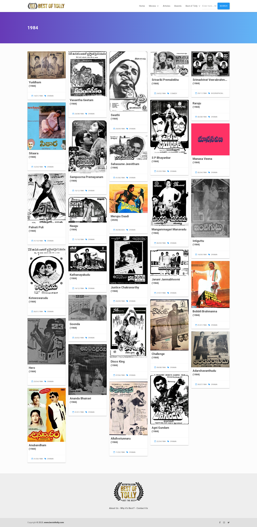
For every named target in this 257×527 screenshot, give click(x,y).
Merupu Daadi (120, 216)
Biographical (217, 93)
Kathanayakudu (80, 274)
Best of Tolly (192, 6)
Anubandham (37, 445)
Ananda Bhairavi (80, 398)
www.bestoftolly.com (54, 522)
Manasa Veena (202, 158)
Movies (152, 6)
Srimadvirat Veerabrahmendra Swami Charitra (223, 79)
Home (142, 6)
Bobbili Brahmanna (205, 311)
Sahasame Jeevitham (125, 164)
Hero (32, 367)
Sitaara (33, 153)
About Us (113, 508)
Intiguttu (198, 241)
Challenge (158, 354)
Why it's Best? (127, 508)
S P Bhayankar (161, 157)
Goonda (75, 324)
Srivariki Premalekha (165, 79)
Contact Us (142, 508)
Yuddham (35, 82)
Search (223, 6)
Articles (166, 6)
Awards (178, 6)
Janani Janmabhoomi (166, 279)
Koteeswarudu (38, 298)
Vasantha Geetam (81, 100)
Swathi (115, 115)
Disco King (118, 361)
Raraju (197, 103)
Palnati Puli (36, 227)
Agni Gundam (160, 427)
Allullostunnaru (121, 438)
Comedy (173, 93)
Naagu (74, 226)
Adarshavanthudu (204, 370)
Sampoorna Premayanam (86, 177)
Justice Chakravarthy (125, 287)
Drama (50, 96)
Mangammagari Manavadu (169, 229)
